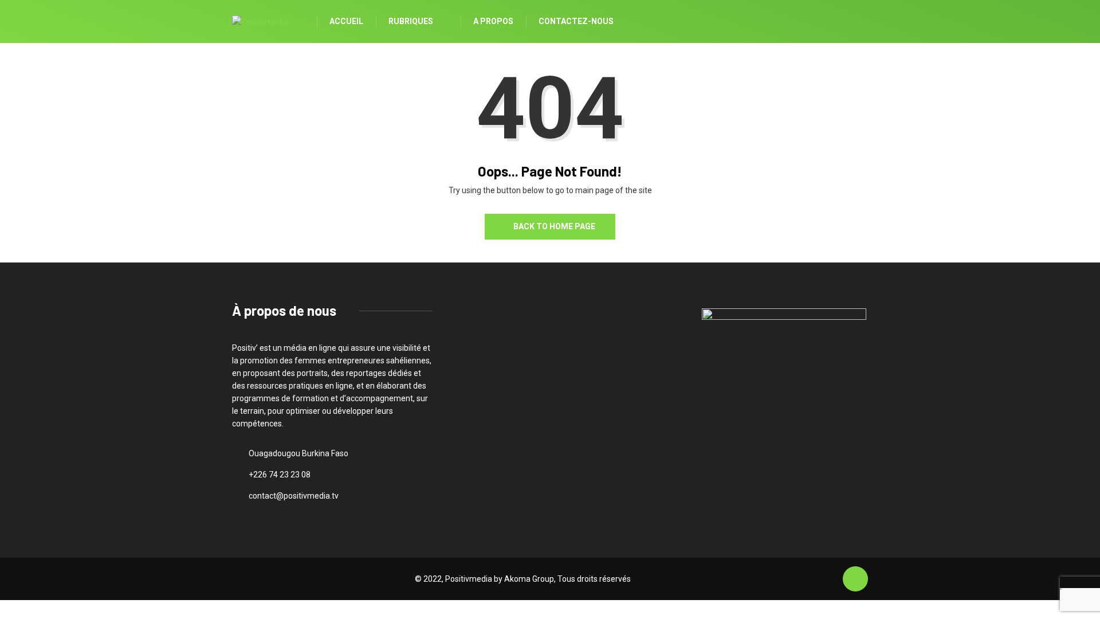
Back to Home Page (554, 226)
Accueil (346, 21)
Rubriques (410, 21)
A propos (493, 21)
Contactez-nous (576, 21)
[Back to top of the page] (855, 579)
